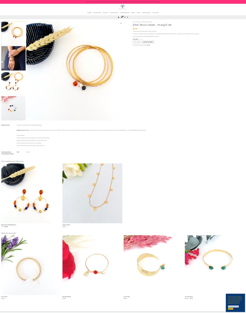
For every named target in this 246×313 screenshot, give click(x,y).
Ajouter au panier (148, 42)
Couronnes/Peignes (124, 12)
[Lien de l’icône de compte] (118, 17)
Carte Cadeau (155, 12)
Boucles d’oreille (97, 12)
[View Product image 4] (13, 108)
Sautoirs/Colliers (114, 12)
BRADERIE (89, 12)
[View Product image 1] (13, 33)
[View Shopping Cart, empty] (121, 17)
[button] (127, 17)
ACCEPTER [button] (230, 308)
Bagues (138, 12)
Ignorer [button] (158, 1)
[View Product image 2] (13, 58)
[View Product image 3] (13, 83)
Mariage (133, 12)
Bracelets (105, 12)
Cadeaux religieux (146, 12)
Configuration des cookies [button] (233, 306)
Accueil (134, 21)
